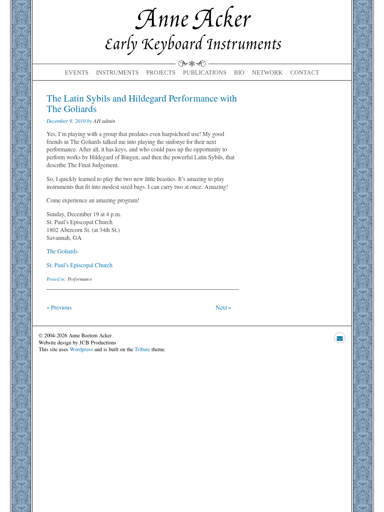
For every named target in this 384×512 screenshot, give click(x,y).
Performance (80, 278)
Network (267, 72)
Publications (204, 72)
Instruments (117, 72)
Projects (161, 72)
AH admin (104, 120)
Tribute (142, 349)
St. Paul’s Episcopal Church (79, 265)
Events (76, 72)
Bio (239, 72)
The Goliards (62, 251)
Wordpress (81, 349)
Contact (304, 72)
